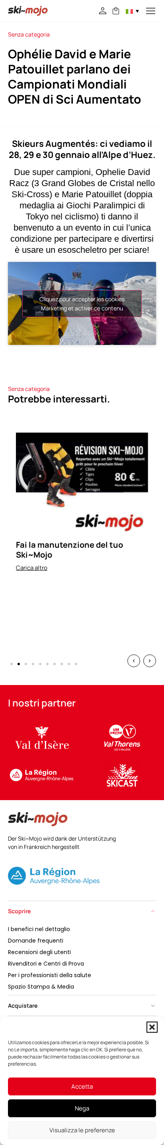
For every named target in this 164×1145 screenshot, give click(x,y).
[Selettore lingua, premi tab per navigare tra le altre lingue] (132, 10)
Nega (82, 1108)
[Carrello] (116, 10)
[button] (152, 1027)
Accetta (82, 1086)
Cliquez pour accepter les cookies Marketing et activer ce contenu (82, 303)
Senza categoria (29, 34)
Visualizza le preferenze (82, 1130)
